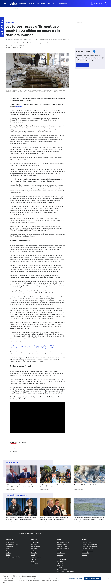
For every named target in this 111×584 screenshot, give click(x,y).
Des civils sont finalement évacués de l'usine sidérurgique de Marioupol (34, 348)
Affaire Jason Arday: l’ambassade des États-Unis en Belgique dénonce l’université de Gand (21, 486)
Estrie (58, 550)
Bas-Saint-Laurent (62, 544)
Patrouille (34, 553)
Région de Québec (62, 569)
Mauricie (59, 557)
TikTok (8, 555)
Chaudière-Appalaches (63, 548)
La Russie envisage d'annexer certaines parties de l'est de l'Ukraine (33, 346)
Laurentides (60, 563)
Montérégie (60, 565)
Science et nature (36, 557)
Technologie (34, 563)
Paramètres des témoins (13, 557)
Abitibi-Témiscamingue (63, 542)
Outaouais (59, 567)
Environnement (35, 546)
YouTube (8, 553)
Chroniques (41, 3)
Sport (33, 561)
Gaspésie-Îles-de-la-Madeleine (65, 571)
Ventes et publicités (87, 550)
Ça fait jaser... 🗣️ (86, 52)
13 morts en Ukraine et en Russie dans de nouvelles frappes (87, 486)
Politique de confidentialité (89, 546)
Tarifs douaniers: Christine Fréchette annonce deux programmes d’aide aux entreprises (21, 518)
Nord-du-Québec (61, 559)
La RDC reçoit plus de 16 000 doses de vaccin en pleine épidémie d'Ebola (55, 486)
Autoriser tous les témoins (92, 578)
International (10, 22)
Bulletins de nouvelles (12, 544)
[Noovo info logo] (13, 3)
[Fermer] (108, 578)
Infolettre (84, 555)
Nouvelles (22, 3)
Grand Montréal (61, 553)
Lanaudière (60, 555)
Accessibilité (85, 553)
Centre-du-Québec (62, 546)
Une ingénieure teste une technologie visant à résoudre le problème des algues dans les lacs (89, 518)
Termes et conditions (87, 548)
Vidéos (31, 3)
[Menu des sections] (5, 3)
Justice (33, 550)
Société (33, 559)
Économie (34, 544)
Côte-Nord (60, 561)
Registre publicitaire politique (90, 544)
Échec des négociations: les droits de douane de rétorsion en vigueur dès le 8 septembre (55, 518)
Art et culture (35, 542)
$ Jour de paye (62, 3)
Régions (51, 3)
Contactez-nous (86, 542)
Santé (33, 555)
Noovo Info (19, 106)
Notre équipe (10, 542)
